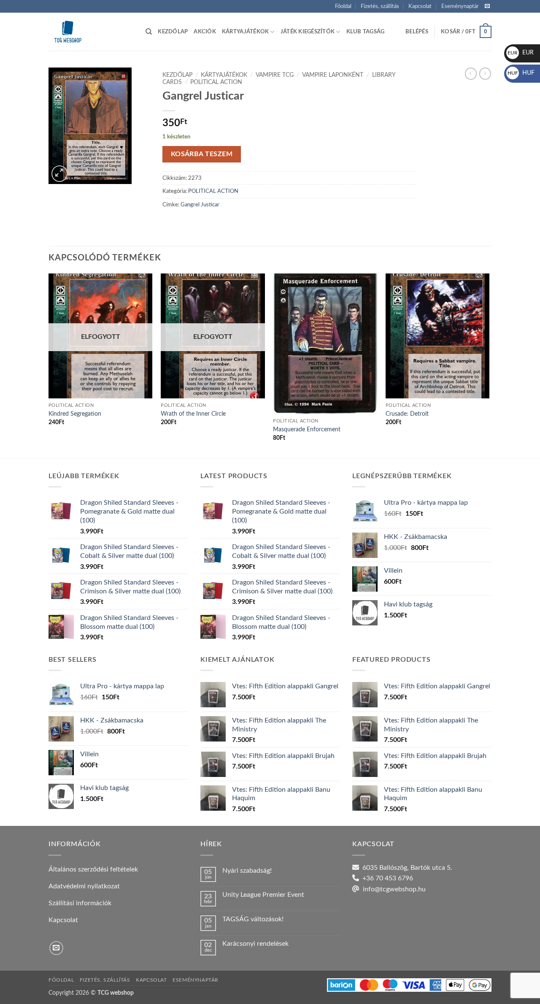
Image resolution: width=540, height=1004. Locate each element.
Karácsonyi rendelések (255, 943)
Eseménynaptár (460, 6)
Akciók (205, 31)
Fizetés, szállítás (380, 6)
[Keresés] (149, 32)
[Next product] (471, 73)
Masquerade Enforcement (306, 429)
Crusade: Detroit (407, 414)
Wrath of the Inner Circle (193, 414)
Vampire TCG (275, 75)
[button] (416, 31)
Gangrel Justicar (200, 204)
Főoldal (343, 6)
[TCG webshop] (91, 32)
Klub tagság (365, 31)
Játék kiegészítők (308, 31)
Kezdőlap (173, 31)
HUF (521, 73)
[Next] (489, 365)
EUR (521, 53)
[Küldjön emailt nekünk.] (487, 6)
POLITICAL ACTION (216, 82)
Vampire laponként (332, 75)
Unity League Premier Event (263, 894)
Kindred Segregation (75, 414)
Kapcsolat (420, 6)
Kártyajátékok (245, 31)
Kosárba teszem (202, 154)
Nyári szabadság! (247, 870)
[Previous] (49, 365)
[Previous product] (485, 73)
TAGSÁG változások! (253, 919)
